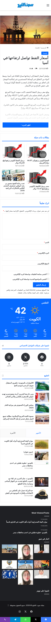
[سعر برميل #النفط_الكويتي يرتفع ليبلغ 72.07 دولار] (37, 177)
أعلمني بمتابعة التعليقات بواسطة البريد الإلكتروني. (30, 274)
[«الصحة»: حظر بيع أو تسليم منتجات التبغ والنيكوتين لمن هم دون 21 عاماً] (9, 564)
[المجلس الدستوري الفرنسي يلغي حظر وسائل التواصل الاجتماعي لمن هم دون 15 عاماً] (9, 574)
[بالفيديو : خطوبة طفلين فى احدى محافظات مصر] (41, 469)
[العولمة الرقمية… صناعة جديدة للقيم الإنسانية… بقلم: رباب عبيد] (25, 551)
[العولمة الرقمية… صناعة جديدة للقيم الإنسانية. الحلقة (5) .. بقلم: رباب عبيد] (25, 577)
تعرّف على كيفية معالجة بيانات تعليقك (30, 293)
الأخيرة (12, 433)
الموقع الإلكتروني (43, 264)
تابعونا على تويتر (43, 591)
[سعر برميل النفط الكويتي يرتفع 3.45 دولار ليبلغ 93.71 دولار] (41, 564)
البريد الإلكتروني (43, 253)
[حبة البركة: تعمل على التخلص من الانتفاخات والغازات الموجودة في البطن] (41, 494)
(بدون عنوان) (28, 452)
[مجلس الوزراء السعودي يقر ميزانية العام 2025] (42, 408)
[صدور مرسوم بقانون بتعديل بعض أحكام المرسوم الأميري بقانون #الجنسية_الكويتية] (41, 548)
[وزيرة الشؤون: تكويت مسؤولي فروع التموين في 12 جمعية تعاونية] (41, 574)
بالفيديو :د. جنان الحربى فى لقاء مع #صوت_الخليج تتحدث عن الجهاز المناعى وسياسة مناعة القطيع (19, 481)
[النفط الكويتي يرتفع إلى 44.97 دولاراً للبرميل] (37, 151)
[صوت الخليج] (25, 5)
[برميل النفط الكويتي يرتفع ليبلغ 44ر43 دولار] (13, 151)
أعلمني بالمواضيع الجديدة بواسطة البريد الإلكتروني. (29, 279)
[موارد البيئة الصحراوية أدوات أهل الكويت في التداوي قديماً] (41, 444)
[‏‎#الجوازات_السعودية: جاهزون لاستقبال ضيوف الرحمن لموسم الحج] (42, 386)
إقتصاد (37, 48)
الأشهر (38, 433)
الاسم (46, 242)
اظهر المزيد (26, 125)
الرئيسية (44, 48)
